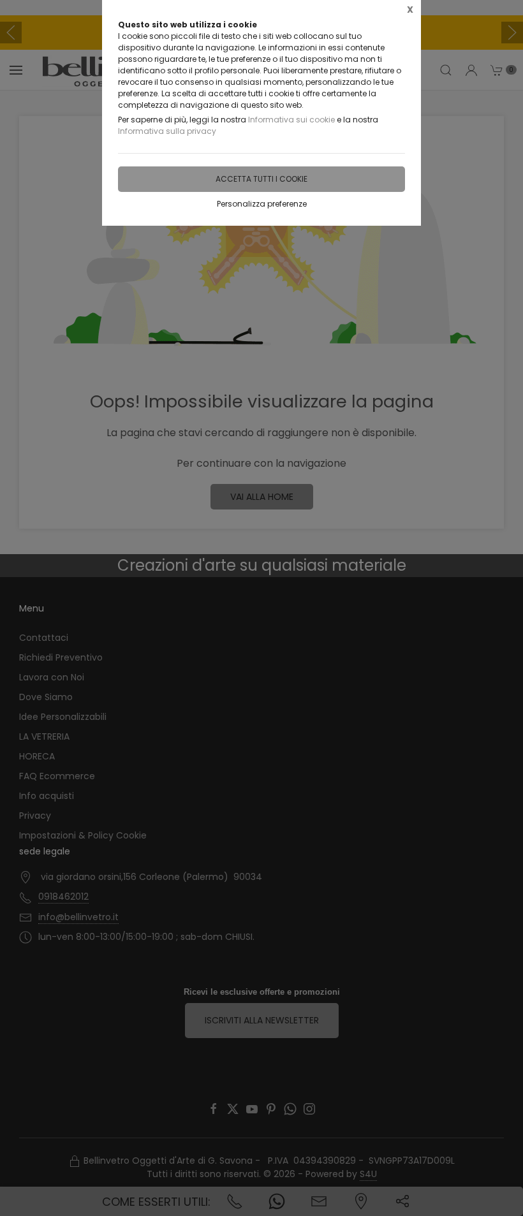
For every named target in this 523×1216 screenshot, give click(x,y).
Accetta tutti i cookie (261, 178)
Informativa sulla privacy (167, 131)
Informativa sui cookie (291, 119)
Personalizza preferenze (262, 203)
